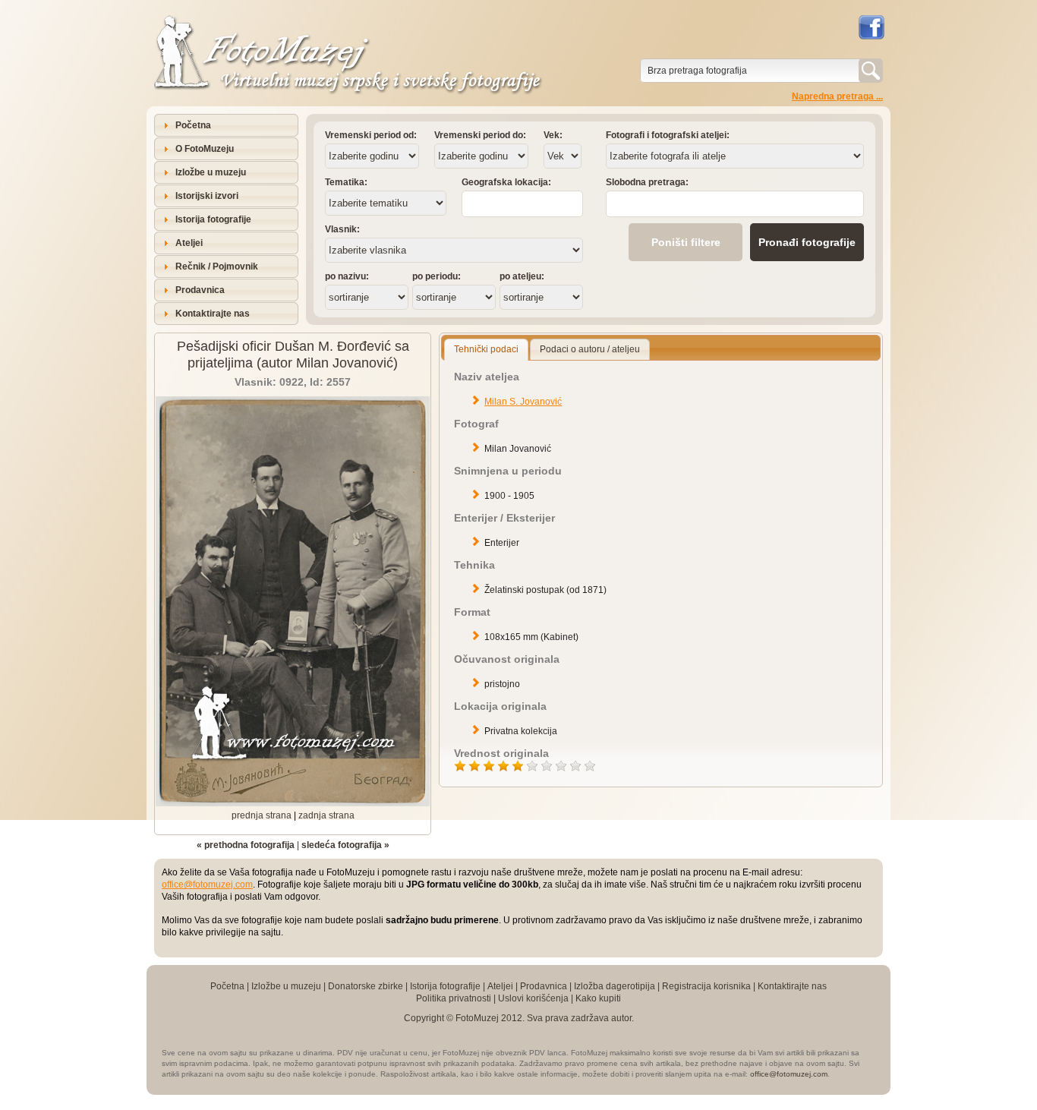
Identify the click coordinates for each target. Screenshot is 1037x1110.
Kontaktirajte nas (212, 313)
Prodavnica (200, 290)
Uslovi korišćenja (533, 998)
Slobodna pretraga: (647, 182)
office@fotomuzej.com (207, 884)
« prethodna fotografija (246, 845)
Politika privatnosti (453, 998)
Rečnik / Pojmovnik (216, 266)
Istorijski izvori (206, 196)
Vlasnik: (342, 229)
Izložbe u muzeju (210, 172)
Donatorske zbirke (365, 986)
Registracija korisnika (706, 986)
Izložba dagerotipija (614, 986)
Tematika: (346, 182)
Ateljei (189, 243)
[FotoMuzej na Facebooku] (871, 27)
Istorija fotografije (213, 219)
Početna (193, 125)
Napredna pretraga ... (837, 96)
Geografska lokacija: (506, 182)
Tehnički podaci (486, 349)
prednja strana (262, 815)
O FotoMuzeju (204, 148)
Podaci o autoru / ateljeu (590, 349)
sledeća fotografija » (345, 845)
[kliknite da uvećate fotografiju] (293, 803)
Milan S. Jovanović (523, 401)
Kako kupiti (598, 998)
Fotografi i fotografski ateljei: (668, 135)
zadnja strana (326, 815)
